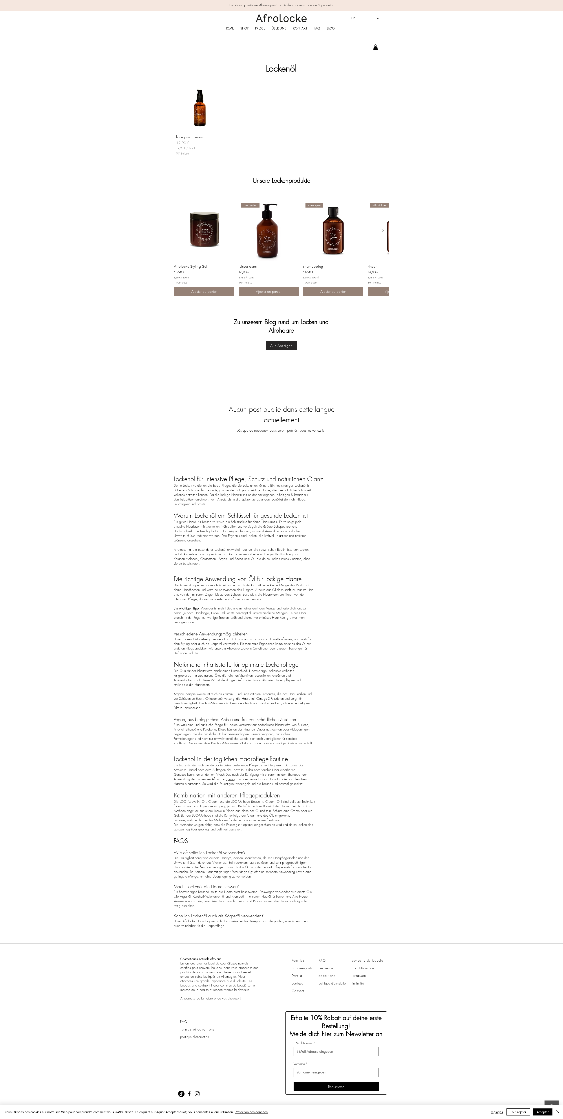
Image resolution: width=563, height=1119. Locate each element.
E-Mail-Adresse (304, 1043)
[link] (375, 47)
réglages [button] (497, 1112)
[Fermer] (557, 1111)
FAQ (184, 1022)
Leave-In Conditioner (255, 648)
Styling (185, 644)
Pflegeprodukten (196, 648)
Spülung (231, 779)
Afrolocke (180, 549)
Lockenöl (220, 549)
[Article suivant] (383, 230)
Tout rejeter (518, 1112)
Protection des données (251, 1112)
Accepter (542, 1112)
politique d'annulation (194, 1037)
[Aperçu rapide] (201, 106)
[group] (281, 248)
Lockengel (296, 648)
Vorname (301, 1064)
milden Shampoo (288, 774)
